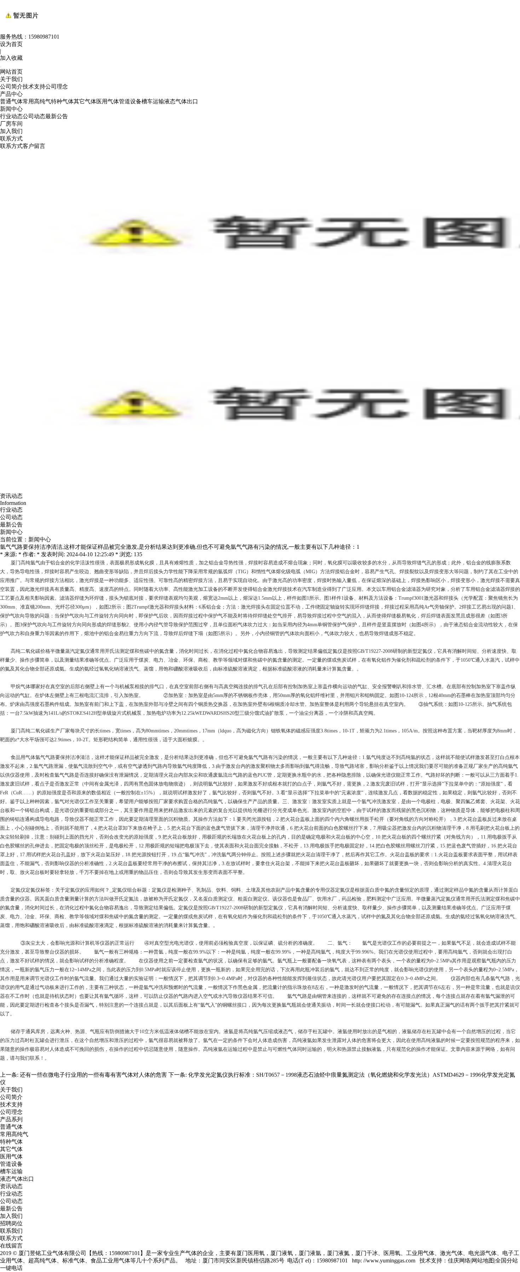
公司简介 (11, 87)
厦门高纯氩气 (25, 562)
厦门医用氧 (250, 1253)
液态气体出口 (181, 101)
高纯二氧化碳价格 (30, 651)
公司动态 (34, 116)
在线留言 (11, 1246)
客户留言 (34, 146)
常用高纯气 (37, 101)
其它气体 (85, 101)
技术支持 (34, 87)
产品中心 (11, 94)
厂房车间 (11, 124)
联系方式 (11, 139)
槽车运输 (152, 101)
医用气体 (107, 101)
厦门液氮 (338, 1253)
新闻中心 (11, 109)
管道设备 (130, 101)
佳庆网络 (459, 1260)
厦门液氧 (281, 1253)
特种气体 (62, 101)
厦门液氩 (310, 1253)
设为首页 (11, 44)
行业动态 (11, 116)
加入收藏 (11, 58)
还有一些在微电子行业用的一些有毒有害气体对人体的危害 (93, 1075)
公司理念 (56, 87)
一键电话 (11, 1268)
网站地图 (483, 1260)
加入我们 (11, 131)
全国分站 (506, 1260)
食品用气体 (23, 757)
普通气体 (11, 101)
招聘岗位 (11, 1223)
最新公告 (56, 116)
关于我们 (11, 79)
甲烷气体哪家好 (28, 686)
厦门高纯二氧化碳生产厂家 (40, 730)
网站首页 (11, 72)
